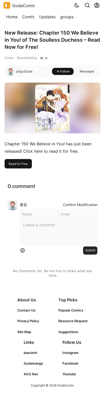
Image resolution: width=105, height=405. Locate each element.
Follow (65, 71)
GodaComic (65, 385)
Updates (47, 16)
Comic (28, 16)
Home (12, 16)
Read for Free (18, 164)
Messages (87, 71)
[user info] (19, 71)
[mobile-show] (87, 5)
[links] (28, 310)
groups (67, 16)
